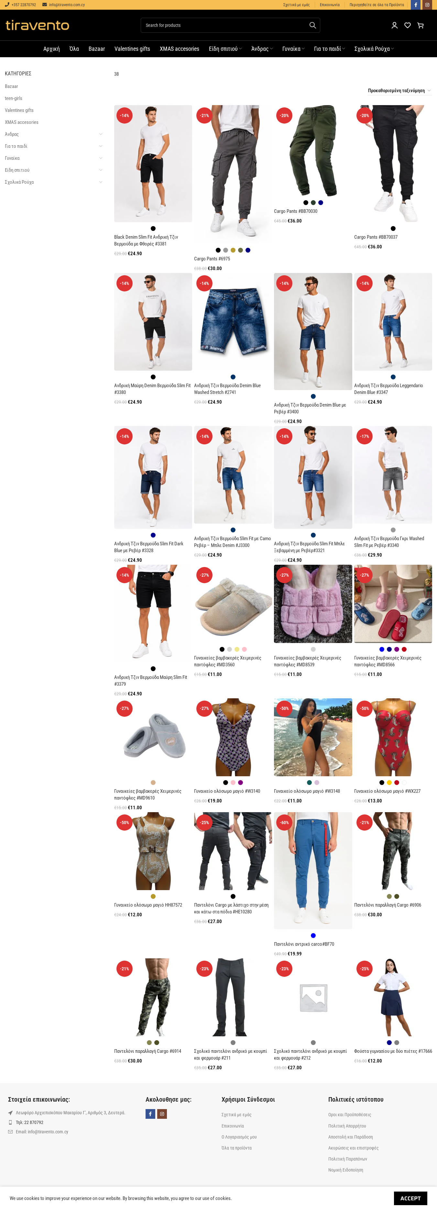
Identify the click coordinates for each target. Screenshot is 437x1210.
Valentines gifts (19, 110)
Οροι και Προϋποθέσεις (349, 1114)
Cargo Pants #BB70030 (295, 211)
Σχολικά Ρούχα (19, 182)
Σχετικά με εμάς (237, 1114)
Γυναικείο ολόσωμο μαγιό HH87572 (148, 905)
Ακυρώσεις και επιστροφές (353, 1147)
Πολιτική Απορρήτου (347, 1125)
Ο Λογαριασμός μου (239, 1136)
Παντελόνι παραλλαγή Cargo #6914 (147, 1051)
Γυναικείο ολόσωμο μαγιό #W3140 (227, 791)
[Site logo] (37, 24)
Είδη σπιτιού (17, 170)
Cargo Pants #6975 (212, 259)
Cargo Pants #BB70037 (376, 237)
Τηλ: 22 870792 (29, 1122)
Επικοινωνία (233, 1125)
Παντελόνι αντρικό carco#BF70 (304, 944)
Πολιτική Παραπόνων (347, 1158)
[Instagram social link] (427, 5)
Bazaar (11, 86)
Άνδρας (12, 134)
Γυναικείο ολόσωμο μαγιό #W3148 (307, 791)
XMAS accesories (21, 122)
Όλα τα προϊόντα (237, 1147)
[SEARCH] (312, 25)
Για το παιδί (16, 146)
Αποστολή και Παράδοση (350, 1136)
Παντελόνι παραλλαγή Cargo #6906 (387, 905)
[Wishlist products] (407, 25)
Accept (410, 1198)
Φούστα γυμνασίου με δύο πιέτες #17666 (393, 1051)
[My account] (394, 25)
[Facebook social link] (416, 5)
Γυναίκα (12, 158)
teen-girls (13, 98)
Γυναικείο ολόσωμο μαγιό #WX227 (387, 791)
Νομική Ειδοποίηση (345, 1169)
